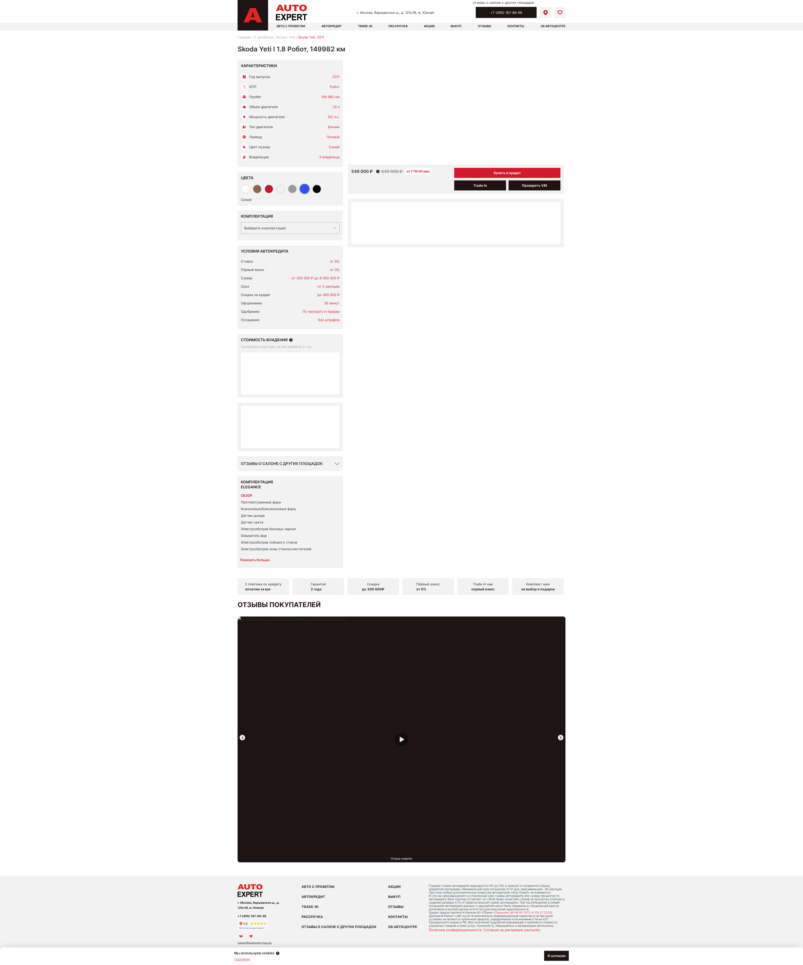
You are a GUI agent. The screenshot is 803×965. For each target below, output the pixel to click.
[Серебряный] (280, 189)
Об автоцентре (553, 26)
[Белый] (245, 189)
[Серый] (292, 189)
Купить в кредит (507, 173)
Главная (244, 37)
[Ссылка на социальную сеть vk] (241, 936)
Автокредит (331, 26)
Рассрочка (398, 26)
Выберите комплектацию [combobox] (265, 228)
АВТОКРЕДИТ (313, 897)
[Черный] (317, 189)
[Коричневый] (257, 189)
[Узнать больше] (291, 340)
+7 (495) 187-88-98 (506, 12)
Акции (429, 26)
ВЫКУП (394, 897)
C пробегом (263, 37)
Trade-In (365, 26)
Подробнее (242, 959)
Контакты (516, 26)
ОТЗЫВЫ (395, 907)
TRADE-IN (310, 907)
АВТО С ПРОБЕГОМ (290, 26)
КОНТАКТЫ (398, 917)
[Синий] (304, 189)
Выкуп (456, 26)
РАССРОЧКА (312, 917)
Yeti (292, 37)
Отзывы (484, 26)
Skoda (281, 37)
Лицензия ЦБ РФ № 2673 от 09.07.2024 (523, 912)
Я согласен (556, 956)
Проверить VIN (534, 185)
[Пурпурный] (269, 189)
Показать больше (255, 560)
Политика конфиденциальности (455, 930)
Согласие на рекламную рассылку (511, 930)
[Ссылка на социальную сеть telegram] (251, 936)
